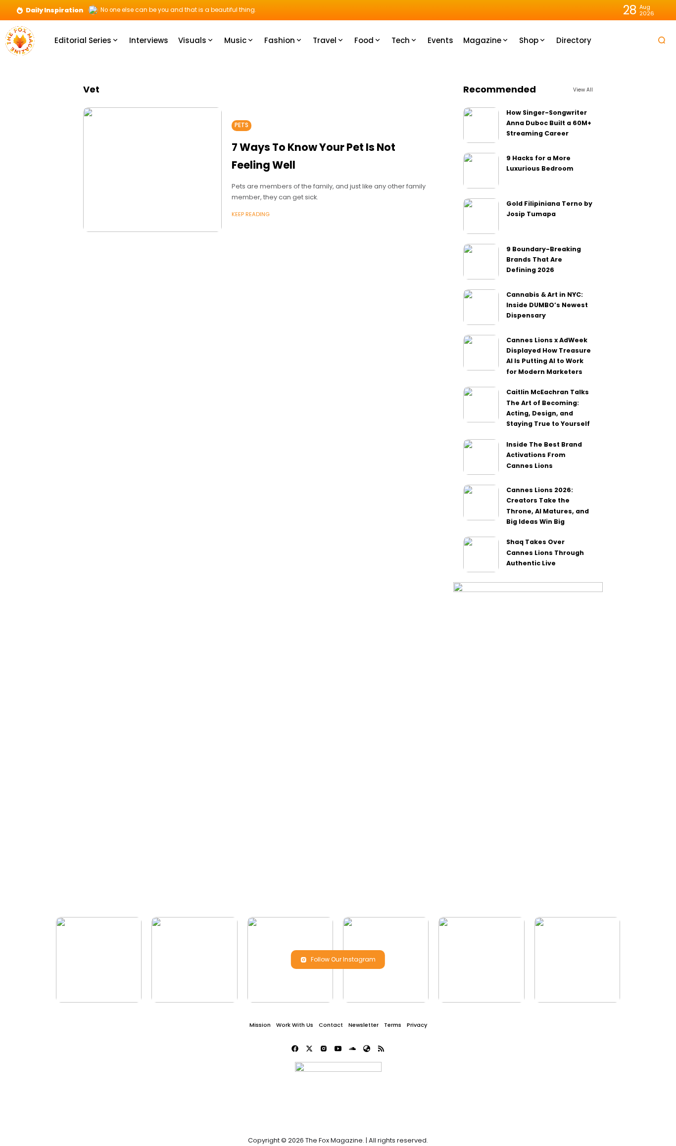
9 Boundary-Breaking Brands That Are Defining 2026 (543, 260)
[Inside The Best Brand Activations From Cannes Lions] (481, 457)
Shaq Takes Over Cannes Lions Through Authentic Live (545, 552)
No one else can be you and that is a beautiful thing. (178, 10)
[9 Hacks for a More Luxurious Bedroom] (481, 170)
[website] (366, 1048)
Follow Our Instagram (343, 959)
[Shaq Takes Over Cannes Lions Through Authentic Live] (481, 554)
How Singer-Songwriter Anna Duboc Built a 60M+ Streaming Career (548, 123)
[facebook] (294, 1048)
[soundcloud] (352, 1048)
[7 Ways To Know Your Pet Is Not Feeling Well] (152, 169)
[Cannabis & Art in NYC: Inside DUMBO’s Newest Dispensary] (481, 307)
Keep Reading (251, 214)
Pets (241, 125)
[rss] (381, 1048)
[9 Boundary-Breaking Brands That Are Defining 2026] (481, 261)
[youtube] (338, 1048)
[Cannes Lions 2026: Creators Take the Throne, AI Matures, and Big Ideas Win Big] (481, 502)
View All (583, 89)
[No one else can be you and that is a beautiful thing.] (93, 10)
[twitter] (309, 1048)
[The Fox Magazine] (20, 40)
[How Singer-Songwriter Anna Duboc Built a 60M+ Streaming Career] (481, 125)
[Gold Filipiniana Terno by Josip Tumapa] (481, 216)
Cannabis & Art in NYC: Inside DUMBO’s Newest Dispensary (547, 305)
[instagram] (323, 1048)
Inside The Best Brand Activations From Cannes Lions (544, 455)
